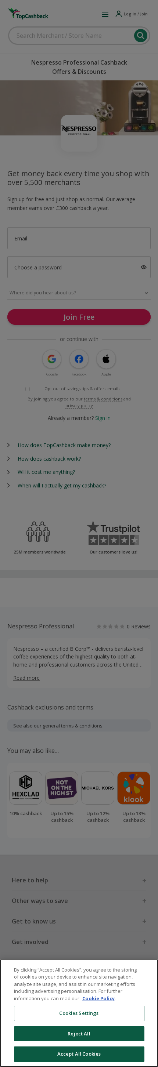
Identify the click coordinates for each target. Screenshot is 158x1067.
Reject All (79, 1033)
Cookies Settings (78, 1013)
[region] (79, 1013)
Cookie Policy (98, 998)
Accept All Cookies (79, 1053)
